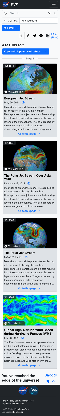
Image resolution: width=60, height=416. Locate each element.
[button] (46, 51)
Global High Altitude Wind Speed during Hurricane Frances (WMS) (28, 332)
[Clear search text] (48, 13)
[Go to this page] (30, 78)
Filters (11, 28)
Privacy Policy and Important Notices (18, 401)
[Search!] (54, 13)
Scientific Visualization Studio (15, 4)
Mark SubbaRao (21, 409)
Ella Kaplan (18, 412)
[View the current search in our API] (20, 35)
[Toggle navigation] (53, 4)
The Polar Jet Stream (19, 253)
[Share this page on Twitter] (34, 35)
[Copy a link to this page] (28, 35)
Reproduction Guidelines (13, 404)
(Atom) (54, 37)
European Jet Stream (19, 98)
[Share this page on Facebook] (41, 35)
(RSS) (53, 33)
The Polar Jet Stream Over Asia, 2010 (28, 177)
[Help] (5, 13)
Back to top (50, 377)
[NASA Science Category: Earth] (23, 102)
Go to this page (27, 133)
